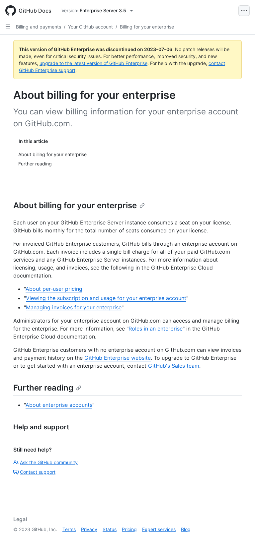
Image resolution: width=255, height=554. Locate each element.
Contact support (37, 472)
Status (110, 529)
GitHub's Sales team (173, 365)
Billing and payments (38, 27)
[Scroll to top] (240, 539)
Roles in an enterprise (155, 328)
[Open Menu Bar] (244, 10)
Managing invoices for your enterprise (74, 307)
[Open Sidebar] (8, 26)
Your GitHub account (90, 27)
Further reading (43, 388)
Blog (186, 529)
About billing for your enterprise (75, 205)
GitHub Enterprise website (117, 357)
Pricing (129, 529)
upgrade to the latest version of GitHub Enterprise (93, 63)
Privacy (89, 529)
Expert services (159, 529)
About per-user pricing (54, 288)
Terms (69, 529)
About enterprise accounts (59, 404)
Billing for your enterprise (147, 27)
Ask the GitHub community (49, 462)
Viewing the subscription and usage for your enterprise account (106, 298)
